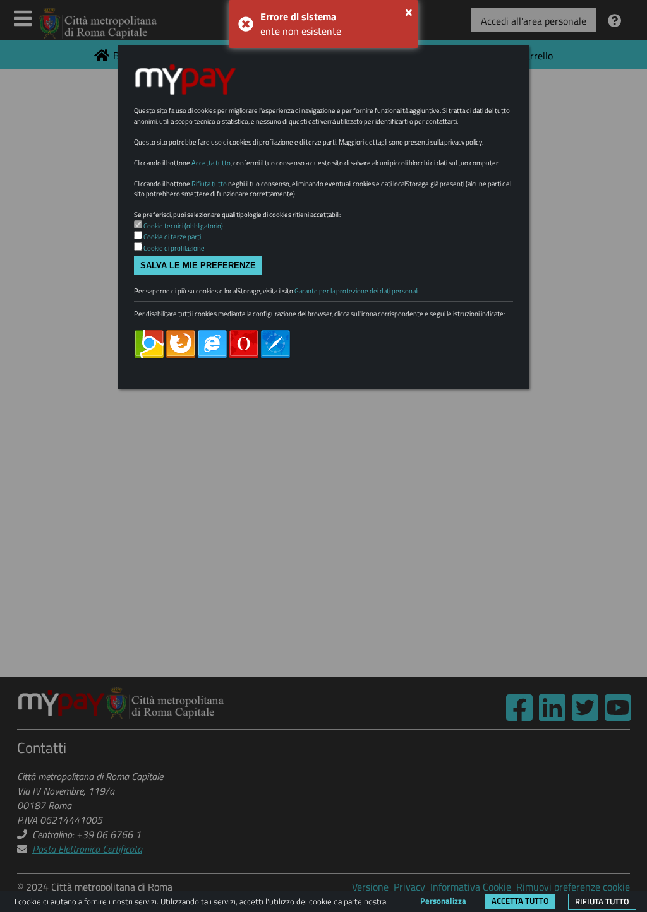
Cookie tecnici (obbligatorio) (183, 226)
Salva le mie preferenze (198, 265)
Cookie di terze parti (172, 237)
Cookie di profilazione (174, 248)
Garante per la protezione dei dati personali (356, 291)
